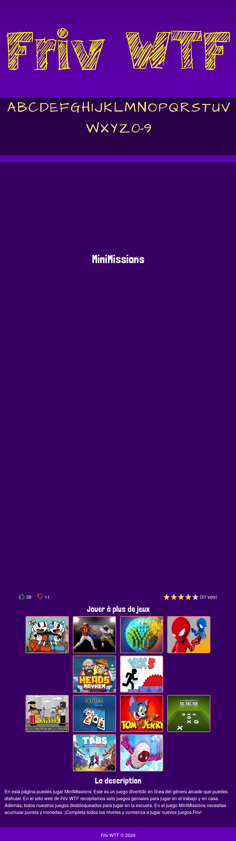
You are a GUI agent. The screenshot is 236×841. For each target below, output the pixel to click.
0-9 (141, 128)
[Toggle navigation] (219, 147)
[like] (22, 597)
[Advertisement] (118, 210)
